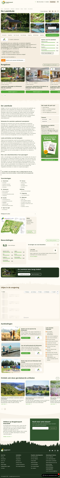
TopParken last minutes (52, 344)
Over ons (3, 460)
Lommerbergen (34, 464)
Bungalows (10, 35)
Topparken (18, 458)
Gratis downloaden (49, 159)
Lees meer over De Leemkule (7, 57)
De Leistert (33, 468)
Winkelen (47, 291)
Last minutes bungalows (51, 471)
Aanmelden (53, 428)
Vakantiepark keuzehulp (52, 354)
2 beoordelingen (45, 11)
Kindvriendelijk (44, 119)
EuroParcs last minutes (52, 341)
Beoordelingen (23, 35)
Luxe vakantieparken (50, 458)
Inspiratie (42, 35)
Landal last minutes (51, 342)
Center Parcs (19, 462)
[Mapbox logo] (26, 317)
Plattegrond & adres (5, 213)
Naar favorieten (35, 274)
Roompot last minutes (52, 352)
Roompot (18, 456)
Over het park (16, 35)
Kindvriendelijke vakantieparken (49, 468)
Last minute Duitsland (52, 337)
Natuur (27, 291)
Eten (41, 291)
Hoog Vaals (33, 460)
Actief (54, 291)
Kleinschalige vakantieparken (49, 465)
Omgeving (30, 35)
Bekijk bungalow (12, 91)
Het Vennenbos (34, 456)
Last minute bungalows (52, 336)
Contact (3, 468)
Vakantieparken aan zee (51, 462)
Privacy (2, 456)
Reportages (3, 464)
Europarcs (18, 460)
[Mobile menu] (58, 2)
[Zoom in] (57, 292)
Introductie (4, 35)
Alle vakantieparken (20, 466)
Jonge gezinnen (44, 121)
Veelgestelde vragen (5, 466)
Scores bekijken (33, 256)
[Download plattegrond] (13, 225)
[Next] (5, 95)
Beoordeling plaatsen (52, 240)
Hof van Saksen (34, 458)
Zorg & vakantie (49, 456)
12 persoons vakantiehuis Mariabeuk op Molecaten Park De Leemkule (37, 87)
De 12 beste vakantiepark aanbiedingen (50, 333)
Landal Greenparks (20, 464)
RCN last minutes (51, 339)
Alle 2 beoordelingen (47, 53)
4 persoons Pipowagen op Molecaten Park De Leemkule (11, 87)
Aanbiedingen (36, 35)
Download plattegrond (30, 232)
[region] (41, 304)
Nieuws (2, 462)
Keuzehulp (52, 1)
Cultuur (34, 291)
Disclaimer (3, 458)
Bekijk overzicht (7, 436)
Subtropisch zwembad (51, 460)
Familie (50, 119)
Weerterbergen (34, 462)
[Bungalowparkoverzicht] (7, 2)
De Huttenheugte (35, 466)
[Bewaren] (58, 11)
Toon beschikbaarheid (52, 35)
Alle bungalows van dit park (50, 64)
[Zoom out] (57, 293)
